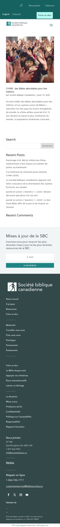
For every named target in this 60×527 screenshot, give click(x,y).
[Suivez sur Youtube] (26, 494)
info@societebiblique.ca (16, 452)
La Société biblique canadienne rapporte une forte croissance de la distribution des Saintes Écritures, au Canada (29, 183)
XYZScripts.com (42, 525)
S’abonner (49, 6)
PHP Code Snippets (19, 525)
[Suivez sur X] (14, 494)
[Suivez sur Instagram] (20, 494)
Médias (10, 463)
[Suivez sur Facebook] (8, 494)
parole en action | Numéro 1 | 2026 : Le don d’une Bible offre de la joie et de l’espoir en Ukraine (28, 203)
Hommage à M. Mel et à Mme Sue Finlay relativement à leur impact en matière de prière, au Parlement (26, 164)
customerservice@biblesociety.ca (24, 486)
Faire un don (44, 15)
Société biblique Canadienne (22, 95)
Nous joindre (34, 6)
